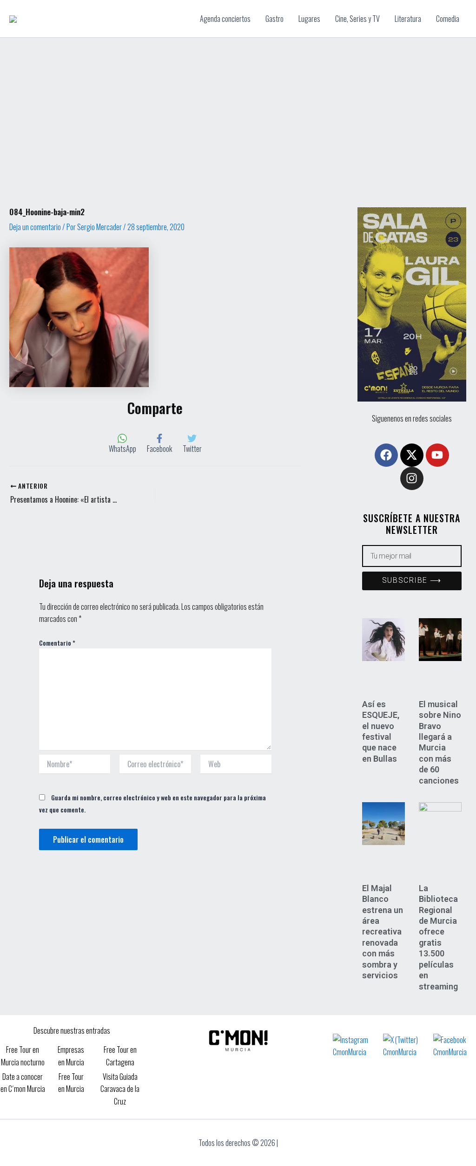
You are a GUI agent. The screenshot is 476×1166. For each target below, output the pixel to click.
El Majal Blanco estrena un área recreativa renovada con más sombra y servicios (382, 931)
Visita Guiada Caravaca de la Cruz (119, 1089)
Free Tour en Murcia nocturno (23, 1055)
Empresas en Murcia (71, 1055)
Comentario (57, 643)
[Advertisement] (238, 107)
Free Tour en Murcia (71, 1082)
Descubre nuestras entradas (71, 1030)
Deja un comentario (35, 226)
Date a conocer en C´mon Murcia (22, 1082)
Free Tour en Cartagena (120, 1055)
